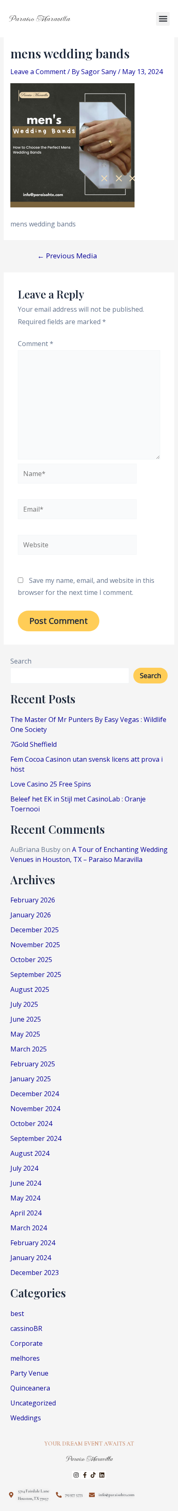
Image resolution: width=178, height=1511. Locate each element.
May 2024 (25, 1198)
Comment (35, 343)
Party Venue (29, 1373)
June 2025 (25, 1019)
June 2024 (25, 1183)
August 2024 (29, 1153)
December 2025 (34, 929)
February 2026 (32, 900)
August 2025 (29, 989)
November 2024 (35, 1108)
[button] (163, 19)
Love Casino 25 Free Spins (50, 784)
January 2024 (30, 1257)
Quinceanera (30, 1388)
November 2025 (35, 944)
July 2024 (24, 1168)
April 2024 (25, 1212)
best (17, 1313)
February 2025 (32, 1063)
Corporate (26, 1343)
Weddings (25, 1417)
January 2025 (30, 1078)
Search (20, 661)
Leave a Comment (38, 71)
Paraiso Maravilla (39, 19)
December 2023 (34, 1272)
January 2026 (30, 914)
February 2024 (32, 1242)
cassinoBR (26, 1328)
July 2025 (24, 1004)
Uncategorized (33, 1403)
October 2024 (31, 1123)
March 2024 (28, 1227)
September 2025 (35, 974)
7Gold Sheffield (33, 744)
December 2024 (34, 1093)
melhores (25, 1358)
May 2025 (25, 1034)
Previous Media (67, 255)
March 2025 (28, 1049)
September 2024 (35, 1138)
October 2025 (31, 959)
